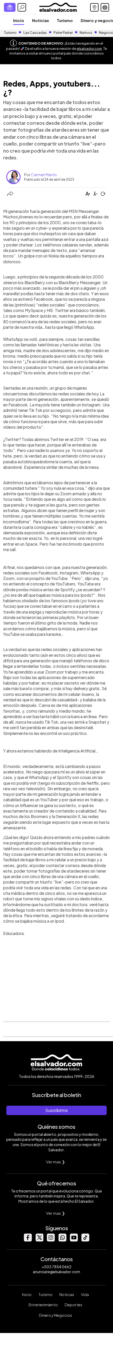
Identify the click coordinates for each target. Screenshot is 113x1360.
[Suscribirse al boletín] (10, 7)
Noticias (40, 20)
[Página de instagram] (51, 1240)
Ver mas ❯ (55, 1161)
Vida (85, 1294)
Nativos (86, 32)
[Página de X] (39, 1240)
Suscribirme (56, 1110)
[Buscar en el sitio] (22, 7)
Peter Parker (63, 32)
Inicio (18, 20)
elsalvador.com (89, 48)
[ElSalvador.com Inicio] (57, 6)
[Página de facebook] (27, 1240)
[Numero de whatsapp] (62, 1240)
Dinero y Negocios (55, 1315)
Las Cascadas (35, 32)
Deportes (73, 1304)
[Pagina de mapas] (94, 7)
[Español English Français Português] (105, 7)
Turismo (65, 20)
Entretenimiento (43, 1304)
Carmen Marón (44, 174)
